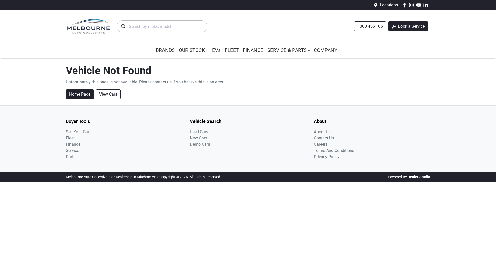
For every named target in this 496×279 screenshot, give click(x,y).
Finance (73, 144)
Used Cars (199, 131)
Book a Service (411, 26)
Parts (70, 156)
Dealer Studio (419, 177)
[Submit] (123, 26)
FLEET (232, 50)
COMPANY (325, 50)
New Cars (198, 138)
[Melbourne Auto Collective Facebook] (405, 5)
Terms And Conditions (334, 150)
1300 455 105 (370, 26)
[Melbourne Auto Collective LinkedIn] (426, 5)
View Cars (108, 94)
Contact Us (324, 138)
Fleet (70, 138)
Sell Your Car (77, 131)
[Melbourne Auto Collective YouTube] (419, 5)
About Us (322, 131)
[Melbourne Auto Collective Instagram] (412, 5)
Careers (321, 144)
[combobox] (162, 26)
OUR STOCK (192, 50)
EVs (216, 50)
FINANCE (253, 50)
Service (72, 150)
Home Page (79, 94)
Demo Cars (200, 144)
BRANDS (165, 50)
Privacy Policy (326, 156)
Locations (389, 5)
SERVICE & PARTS (287, 50)
